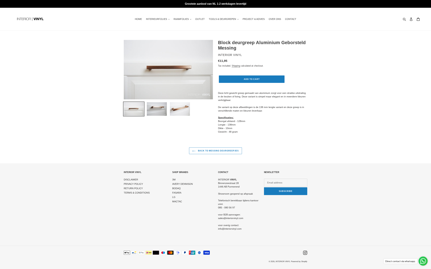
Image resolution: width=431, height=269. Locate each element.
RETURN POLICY (133, 188)
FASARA (176, 192)
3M (174, 179)
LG (173, 197)
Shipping (236, 66)
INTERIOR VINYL (283, 261)
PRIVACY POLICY (133, 184)
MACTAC (177, 201)
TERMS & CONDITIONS (137, 192)
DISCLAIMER (131, 179)
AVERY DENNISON (182, 184)
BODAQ (176, 188)
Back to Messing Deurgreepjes (218, 151)
